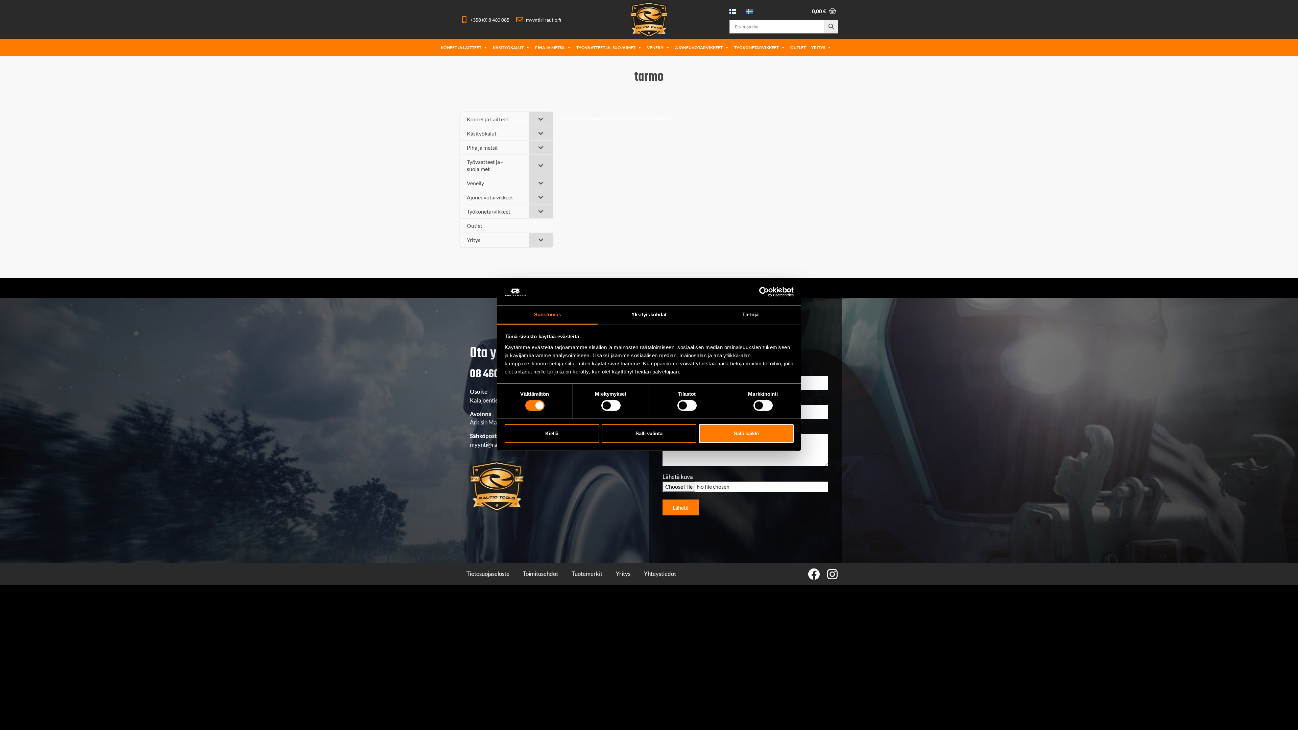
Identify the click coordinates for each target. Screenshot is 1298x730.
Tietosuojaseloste (487, 573)
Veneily (655, 47)
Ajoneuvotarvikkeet (699, 47)
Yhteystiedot (660, 573)
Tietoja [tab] (750, 314)
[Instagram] (832, 574)
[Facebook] (814, 574)
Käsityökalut (508, 47)
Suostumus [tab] (547, 314)
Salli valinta (649, 433)
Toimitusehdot (540, 573)
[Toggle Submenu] (541, 119)
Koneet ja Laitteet (461, 47)
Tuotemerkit (587, 573)
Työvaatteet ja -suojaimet (605, 47)
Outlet (798, 47)
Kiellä (551, 433)
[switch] (611, 405)
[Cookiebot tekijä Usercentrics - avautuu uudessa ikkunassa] (764, 292)
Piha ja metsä (550, 47)
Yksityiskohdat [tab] (649, 314)
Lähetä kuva (678, 477)
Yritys (818, 47)
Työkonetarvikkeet (756, 47)
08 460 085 (494, 374)
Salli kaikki (746, 433)
